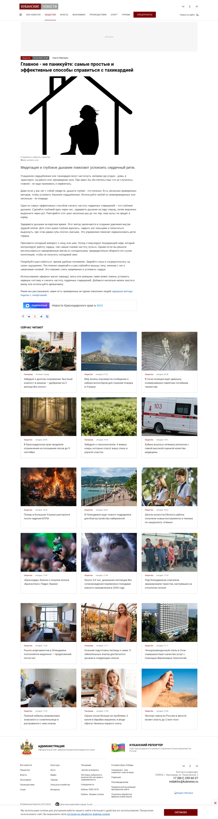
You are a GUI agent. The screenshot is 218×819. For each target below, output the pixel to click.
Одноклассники (190, 6)
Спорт (114, 14)
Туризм (126, 14)
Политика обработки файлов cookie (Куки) (121, 795)
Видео (53, 775)
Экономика (78, 14)
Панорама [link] (28, 374)
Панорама (86, 765)
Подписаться (39, 305)
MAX (100, 305)
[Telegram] (41, 316)
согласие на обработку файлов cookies (88, 814)
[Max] (47, 316)
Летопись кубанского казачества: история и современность (92, 777)
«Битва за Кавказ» (90, 770)
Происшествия (98, 14)
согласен (181, 812)
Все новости (33, 14)
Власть (64, 14)
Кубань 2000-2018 (90, 789)
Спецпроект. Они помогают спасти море (122, 771)
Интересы (55, 789)
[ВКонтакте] (29, 316)
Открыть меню (20, 15)
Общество (50, 14)
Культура (55, 765)
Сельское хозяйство (60, 784)
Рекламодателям (119, 782)
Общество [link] (88, 374)
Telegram (196, 6)
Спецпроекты (144, 14)
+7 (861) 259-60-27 (185, 778)
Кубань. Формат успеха (92, 794)
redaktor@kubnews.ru (183, 781)
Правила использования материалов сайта (123, 788)
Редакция (116, 777)
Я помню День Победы (122, 765)
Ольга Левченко (60, 58)
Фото (52, 770)
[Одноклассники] (35, 316)
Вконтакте (183, 6)
